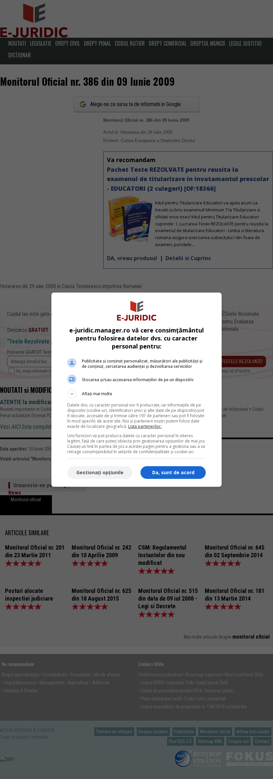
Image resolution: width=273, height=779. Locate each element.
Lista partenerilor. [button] (145, 426)
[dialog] (136, 389)
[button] (136, 394)
